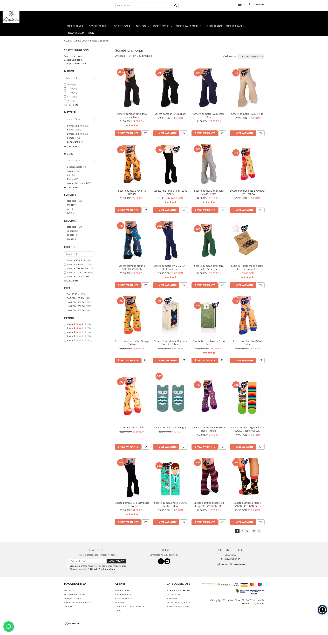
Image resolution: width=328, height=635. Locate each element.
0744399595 (232, 559)
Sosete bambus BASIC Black (170, 113)
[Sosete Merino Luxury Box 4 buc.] (208, 317)
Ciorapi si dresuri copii (75, 63)
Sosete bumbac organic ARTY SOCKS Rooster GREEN (247, 429)
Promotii (119, 602)
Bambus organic (75, 133)
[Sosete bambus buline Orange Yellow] (131, 317)
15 (254, 531)
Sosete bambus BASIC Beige (247, 113)
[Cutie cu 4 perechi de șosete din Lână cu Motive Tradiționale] (247, 241)
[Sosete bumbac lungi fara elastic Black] (131, 89)
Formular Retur (123, 594)
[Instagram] (167, 561)
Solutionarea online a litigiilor (130, 606)
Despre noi (69, 590)
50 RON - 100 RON (76, 298)
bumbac (71, 129)
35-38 (70, 100)
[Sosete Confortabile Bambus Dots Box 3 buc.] (170, 317)
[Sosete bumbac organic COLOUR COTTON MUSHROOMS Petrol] (131, 241)
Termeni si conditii (73, 598)
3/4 (68, 208)
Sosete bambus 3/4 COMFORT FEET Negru (132, 504)
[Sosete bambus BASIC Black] (170, 89)
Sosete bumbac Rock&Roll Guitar (247, 342)
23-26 (70, 88)
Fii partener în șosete (74, 594)
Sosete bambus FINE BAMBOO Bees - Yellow (247, 192)
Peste (70, 324)
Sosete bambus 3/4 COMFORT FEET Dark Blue (170, 267)
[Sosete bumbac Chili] (131, 397)
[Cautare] (175, 5)
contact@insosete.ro (232, 564)
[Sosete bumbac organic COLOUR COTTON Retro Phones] (247, 478)
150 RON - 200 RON (77, 306)
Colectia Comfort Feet (78, 276)
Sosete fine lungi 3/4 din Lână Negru (170, 192)
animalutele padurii (77, 183)
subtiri (70, 230)
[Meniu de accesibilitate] (322, 610)
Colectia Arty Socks (76, 260)
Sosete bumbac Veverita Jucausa (132, 192)
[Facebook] (161, 561)
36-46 (70, 84)
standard (71, 200)
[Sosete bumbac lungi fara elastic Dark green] (208, 241)
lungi (69, 212)
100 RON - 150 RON (77, 302)
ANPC (118, 610)
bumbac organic (75, 125)
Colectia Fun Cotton (77, 264)
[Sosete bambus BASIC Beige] (247, 89)
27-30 (70, 92)
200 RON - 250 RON (77, 310)
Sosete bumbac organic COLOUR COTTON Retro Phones (247, 504)
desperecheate (74, 166)
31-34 (70, 96)
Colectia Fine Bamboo (78, 268)
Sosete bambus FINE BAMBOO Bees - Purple (209, 429)
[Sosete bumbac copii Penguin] (170, 398)
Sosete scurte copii (73, 56)
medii (70, 204)
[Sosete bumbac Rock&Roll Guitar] (247, 317)
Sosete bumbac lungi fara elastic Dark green (209, 267)
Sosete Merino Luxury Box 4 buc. (209, 342)
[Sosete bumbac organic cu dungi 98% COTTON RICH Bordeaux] (208, 478)
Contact (68, 606)
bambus (71, 137)
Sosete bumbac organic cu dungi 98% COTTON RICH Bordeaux (209, 504)
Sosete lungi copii (73, 59)
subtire (70, 234)
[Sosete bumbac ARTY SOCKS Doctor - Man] (170, 478)
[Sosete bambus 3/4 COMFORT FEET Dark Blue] (170, 241)
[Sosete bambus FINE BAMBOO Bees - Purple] (208, 397)
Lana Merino (73, 141)
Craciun (71, 178)
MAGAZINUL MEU (75, 583)
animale (71, 170)
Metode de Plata (123, 590)
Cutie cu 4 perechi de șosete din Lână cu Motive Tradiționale (247, 267)
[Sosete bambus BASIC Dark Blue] (208, 89)
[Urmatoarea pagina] (259, 531)
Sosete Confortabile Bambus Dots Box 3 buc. (170, 342)
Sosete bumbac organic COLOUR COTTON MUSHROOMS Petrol (132, 267)
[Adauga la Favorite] (145, 133)
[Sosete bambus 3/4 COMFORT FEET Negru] (131, 478)
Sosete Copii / (81, 40)
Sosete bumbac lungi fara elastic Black (132, 115)
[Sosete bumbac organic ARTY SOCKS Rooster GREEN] (247, 397)
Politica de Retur (123, 598)
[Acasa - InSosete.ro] (20, 17)
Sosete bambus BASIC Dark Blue (208, 115)
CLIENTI (120, 583)
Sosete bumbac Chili (132, 427)
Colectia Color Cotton (78, 272)
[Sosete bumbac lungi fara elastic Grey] (208, 165)
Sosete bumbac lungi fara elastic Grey (209, 192)
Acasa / (68, 40)
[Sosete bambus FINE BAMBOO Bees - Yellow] (247, 165)
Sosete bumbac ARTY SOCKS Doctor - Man (170, 504)
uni (68, 174)
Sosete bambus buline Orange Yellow (132, 342)
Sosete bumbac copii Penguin (170, 427)
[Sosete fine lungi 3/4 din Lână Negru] (170, 165)
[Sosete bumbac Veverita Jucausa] (131, 165)
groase (70, 238)
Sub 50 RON (73, 294)
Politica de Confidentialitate (101, 569)
